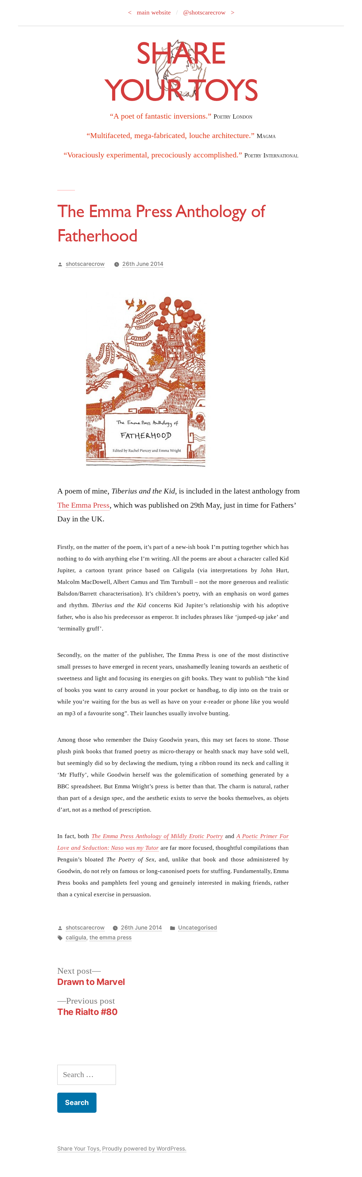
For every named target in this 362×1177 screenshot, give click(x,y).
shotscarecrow (85, 264)
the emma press (110, 937)
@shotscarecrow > (208, 12)
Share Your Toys (78, 1148)
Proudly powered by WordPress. (144, 1148)
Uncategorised (197, 927)
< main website (149, 12)
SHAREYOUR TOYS (181, 71)
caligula (76, 937)
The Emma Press (83, 505)
